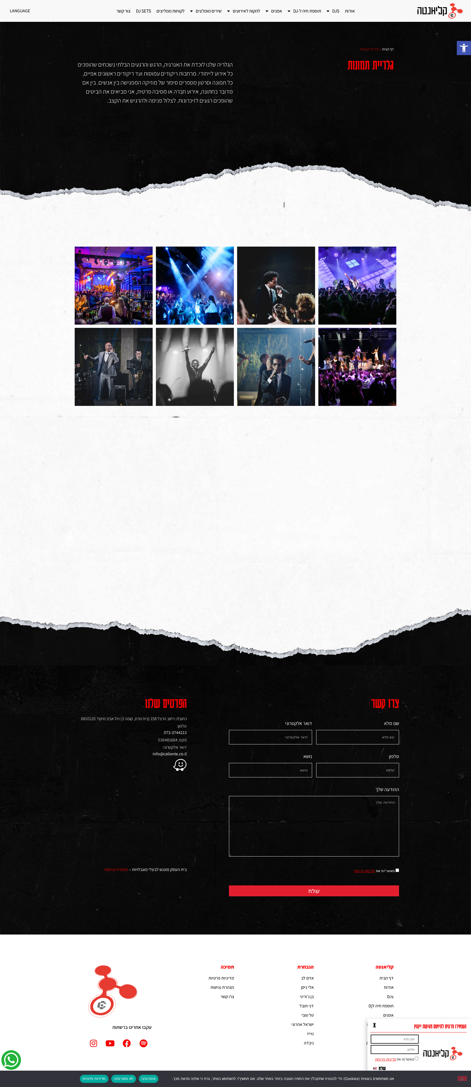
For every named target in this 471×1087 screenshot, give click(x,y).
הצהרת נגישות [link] (116, 869)
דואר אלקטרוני (298, 723)
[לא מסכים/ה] (462, 1078)
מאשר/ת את (374, 870)
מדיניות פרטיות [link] (364, 870)
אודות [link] (350, 11)
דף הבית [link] (388, 49)
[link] (464, 48)
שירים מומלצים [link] (209, 11)
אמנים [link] (276, 11)
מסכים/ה (148, 1078)
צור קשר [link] (123, 11)
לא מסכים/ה (124, 1078)
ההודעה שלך (387, 789)
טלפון (394, 756)
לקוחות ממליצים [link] (170, 11)
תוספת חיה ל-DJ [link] (307, 11)
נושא (307, 756)
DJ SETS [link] (143, 11)
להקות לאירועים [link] (246, 11)
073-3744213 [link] (175, 732)
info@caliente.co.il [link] (170, 754)
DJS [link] (335, 11)
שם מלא (391, 723)
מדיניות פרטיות (94, 1078)
